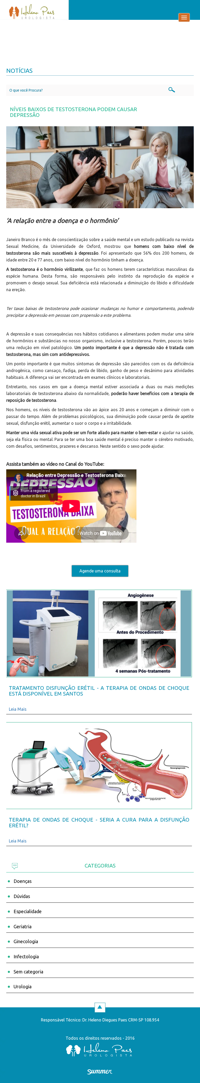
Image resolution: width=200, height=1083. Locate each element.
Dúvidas (22, 896)
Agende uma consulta (100, 571)
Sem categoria (28, 971)
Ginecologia (26, 941)
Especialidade (28, 911)
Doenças (23, 881)
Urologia (23, 986)
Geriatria (23, 926)
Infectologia (26, 956)
